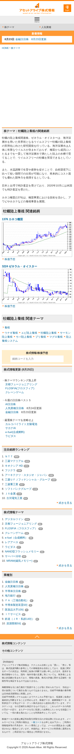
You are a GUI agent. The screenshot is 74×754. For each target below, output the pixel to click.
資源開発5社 (13, 623)
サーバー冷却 (13, 556)
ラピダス (10, 435)
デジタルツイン (14, 519)
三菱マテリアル (14, 460)
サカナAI (10, 428)
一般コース (36, 722)
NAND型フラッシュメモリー (22, 551)
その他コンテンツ (12, 650)
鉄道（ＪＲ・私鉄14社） (20, 618)
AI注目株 (10, 404)
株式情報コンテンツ (14, 643)
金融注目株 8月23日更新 (30, 39)
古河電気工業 (14, 498)
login (67, 10)
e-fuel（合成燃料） (16, 537)
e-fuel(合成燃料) (15, 432)
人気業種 (46, 27)
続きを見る (65, 502)
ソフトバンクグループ (18, 488)
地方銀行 (10, 595)
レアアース (11, 542)
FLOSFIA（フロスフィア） (21, 528)
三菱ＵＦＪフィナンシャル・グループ (27, 479)
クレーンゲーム (14, 392)
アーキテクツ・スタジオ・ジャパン (26, 474)
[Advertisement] (37, 89)
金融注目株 (12, 412)
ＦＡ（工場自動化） (17, 600)
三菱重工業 (11, 484)
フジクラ (10, 470)
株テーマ (9, 27)
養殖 (7, 327)
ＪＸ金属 (10, 493)
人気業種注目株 (14, 408)
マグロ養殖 (56, 336)
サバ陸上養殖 (24, 336)
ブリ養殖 (40, 336)
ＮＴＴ (9, 456)
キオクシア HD (14, 465)
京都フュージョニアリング (21, 384)
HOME (5, 48)
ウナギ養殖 (11, 332)
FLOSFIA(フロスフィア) (19, 388)
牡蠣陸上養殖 (49, 332)
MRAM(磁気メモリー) (19, 560)
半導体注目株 (13, 591)
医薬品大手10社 (14, 609)
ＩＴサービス (13, 614)
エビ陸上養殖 (29, 332)
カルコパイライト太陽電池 (21, 424)
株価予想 (10, 259)
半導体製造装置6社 (16, 604)
